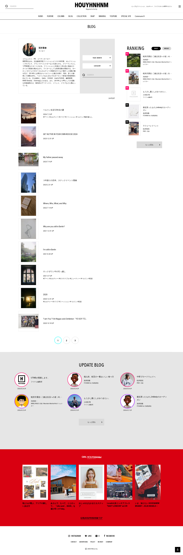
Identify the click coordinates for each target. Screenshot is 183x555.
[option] (35, 487)
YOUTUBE (113, 16)
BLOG (70, 16)
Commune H (140, 16)
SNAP (92, 16)
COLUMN (60, 16)
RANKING (102, 16)
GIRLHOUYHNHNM (92, 518)
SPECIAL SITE (126, 16)
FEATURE (50, 16)
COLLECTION (81, 16)
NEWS (40, 16)
